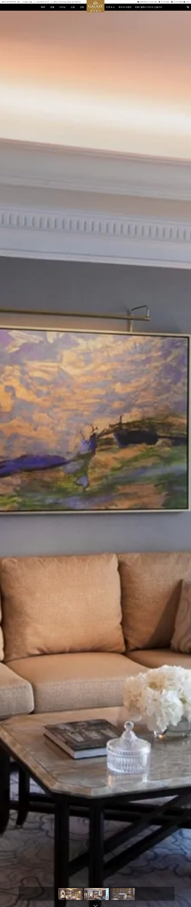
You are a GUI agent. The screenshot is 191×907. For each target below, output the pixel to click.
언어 (187, 2)
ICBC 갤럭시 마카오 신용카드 (148, 7)
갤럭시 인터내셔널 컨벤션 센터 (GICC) (67, 2)
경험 (82, 7)
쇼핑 (73, 7)
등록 (180, 2)
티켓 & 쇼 (110, 7)
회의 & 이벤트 (124, 7)
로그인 (175, 2)
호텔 (52, 7)
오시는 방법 (165, 2)
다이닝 (62, 7)
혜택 (43, 7)
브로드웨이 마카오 (42, 2)
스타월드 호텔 (27, 2)
